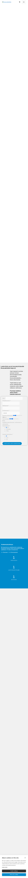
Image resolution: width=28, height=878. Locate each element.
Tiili (7, 431)
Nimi (3, 398)
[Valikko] (24, 2)
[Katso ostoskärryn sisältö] (20, 2)
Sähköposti (5, 405)
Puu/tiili (9, 429)
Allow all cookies (14, 874)
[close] (25, 858)
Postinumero (6, 410)
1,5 (7, 438)
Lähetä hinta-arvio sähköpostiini (12, 443)
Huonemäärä (5, 419)
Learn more (4, 867)
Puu (8, 427)
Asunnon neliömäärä (7, 415)
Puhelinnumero (6, 400)
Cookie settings (14, 871)
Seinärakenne (6, 426)
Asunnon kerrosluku (7, 434)
